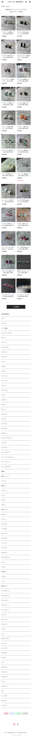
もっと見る (16, 307)
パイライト (3, 576)
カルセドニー (4, 433)
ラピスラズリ (4, 672)
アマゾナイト (4, 380)
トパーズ (3, 562)
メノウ (2, 662)
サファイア (3, 481)
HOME (3, 6)
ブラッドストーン (5, 605)
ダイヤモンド (4, 538)
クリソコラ (3, 442)
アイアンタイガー (5, 347)
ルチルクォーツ (5, 686)
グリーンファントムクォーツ (7, 457)
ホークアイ (4, 643)
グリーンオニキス (5, 452)
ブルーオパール (5, 610)
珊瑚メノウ (4, 485)
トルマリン (3, 567)
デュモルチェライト (5, 557)
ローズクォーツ (5, 696)
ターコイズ (4, 543)
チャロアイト (4, 552)
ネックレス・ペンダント (6, 333)
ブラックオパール (5, 595)
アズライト (3, 366)
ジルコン (3, 505)
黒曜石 (3, 471)
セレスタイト (4, 524)
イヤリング (3, 323)
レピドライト (4, 705)
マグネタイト (4, 653)
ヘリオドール (4, 624)
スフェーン (3, 519)
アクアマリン (4, 356)
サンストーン (4, 490)
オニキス (3, 404)
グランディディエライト (6, 438)
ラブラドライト (4, 676)
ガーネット (3, 419)
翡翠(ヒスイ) (4, 586)
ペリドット (3, 629)
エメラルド (3, 399)
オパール (3, 409)
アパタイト (3, 371)
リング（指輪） (4, 328)
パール (3, 581)
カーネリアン (4, 423)
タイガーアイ (4, 533)
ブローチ (3, 337)
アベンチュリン (4, 376)
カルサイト (3, 700)
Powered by (14, 735)
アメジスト (3, 385)
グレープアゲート (5, 462)
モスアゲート (4, 667)
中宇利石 (3, 571)
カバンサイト (4, 428)
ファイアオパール (5, 590)
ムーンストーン (4, 648)
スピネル (3, 514)
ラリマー (3, 681)
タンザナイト (4, 547)
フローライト (4, 619)
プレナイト (3, 614)
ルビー (3, 691)
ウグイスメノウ (4, 390)
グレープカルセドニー (6, 466)
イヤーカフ (4, 342)
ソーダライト (4, 528)
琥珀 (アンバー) (5, 476)
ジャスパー (4, 500)
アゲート (3, 361)
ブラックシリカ (4, 600)
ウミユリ (3, 395)
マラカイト (3, 657)
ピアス (2, 318)
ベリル (2, 633)
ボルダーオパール (5, 638)
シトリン (3, 495)
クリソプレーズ (4, 447)
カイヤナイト (4, 414)
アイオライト (4, 352)
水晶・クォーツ (4, 509)
